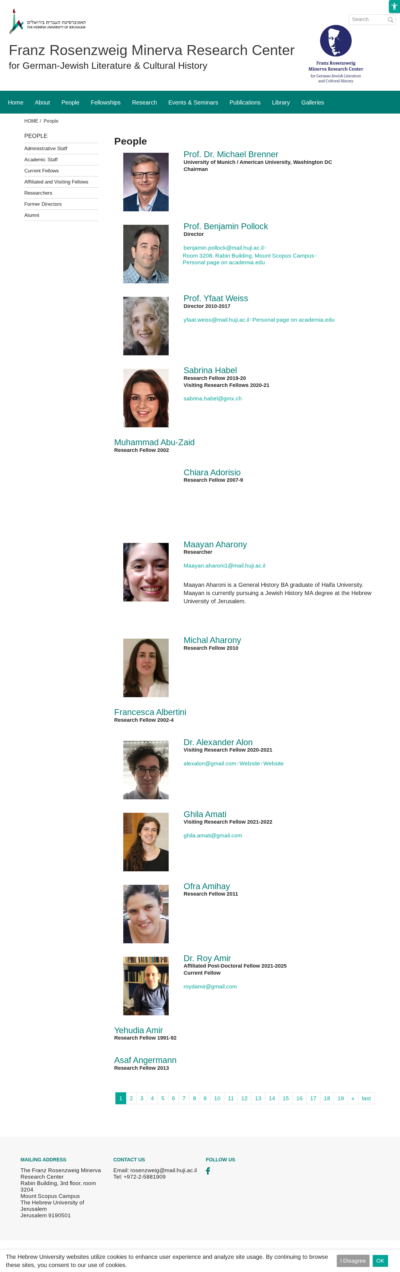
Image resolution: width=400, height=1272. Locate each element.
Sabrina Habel (210, 370)
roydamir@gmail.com (210, 986)
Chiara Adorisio (212, 472)
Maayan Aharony (215, 544)
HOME (31, 121)
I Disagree (353, 1261)
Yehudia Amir (138, 1030)
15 (286, 1098)
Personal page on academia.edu (224, 262)
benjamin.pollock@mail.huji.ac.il (224, 248)
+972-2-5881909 (145, 1177)
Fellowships (106, 102)
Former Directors (43, 204)
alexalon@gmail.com (210, 763)
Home (15, 102)
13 (258, 1098)
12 (244, 1098)
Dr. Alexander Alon (218, 742)
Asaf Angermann (145, 1060)
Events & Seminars (193, 102)
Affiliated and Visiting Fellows (56, 181)
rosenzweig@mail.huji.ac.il (163, 1170)
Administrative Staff (45, 148)
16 (299, 1098)
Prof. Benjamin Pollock (226, 226)
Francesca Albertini (150, 712)
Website (250, 763)
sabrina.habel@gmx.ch (213, 398)
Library (281, 102)
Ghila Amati (205, 814)
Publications (245, 102)
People (70, 102)
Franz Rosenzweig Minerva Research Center (152, 50)
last (366, 1098)
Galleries (312, 102)
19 (341, 1098)
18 (327, 1098)
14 (272, 1098)
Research (144, 102)
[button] (394, 6)
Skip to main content (25, 4)
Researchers (38, 193)
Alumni (31, 215)
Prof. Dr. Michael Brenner (231, 154)
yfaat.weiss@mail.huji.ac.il (216, 320)
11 (231, 1098)
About (42, 102)
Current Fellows (41, 170)
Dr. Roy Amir (207, 958)
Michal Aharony (212, 640)
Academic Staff (41, 159)
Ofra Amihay (207, 886)
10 (217, 1098)
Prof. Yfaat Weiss (216, 298)
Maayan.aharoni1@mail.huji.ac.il (224, 566)
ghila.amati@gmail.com (213, 835)
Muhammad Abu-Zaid (154, 442)
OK (380, 1261)
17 (313, 1098)
